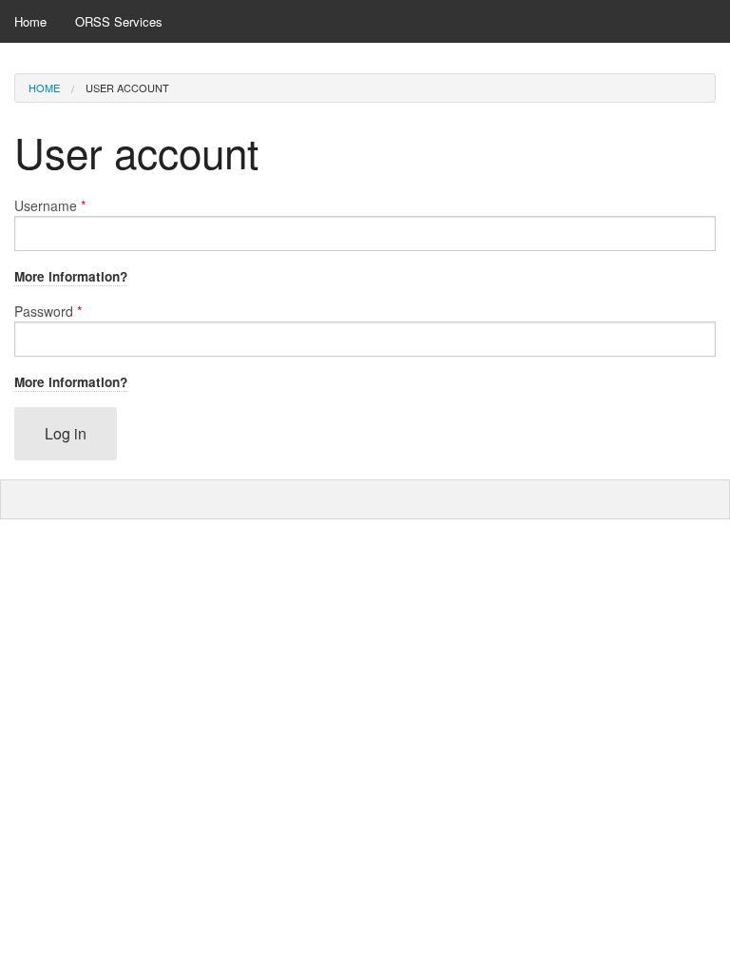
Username (50, 205)
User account (127, 87)
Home (30, 21)
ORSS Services (119, 21)
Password (48, 311)
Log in (65, 433)
